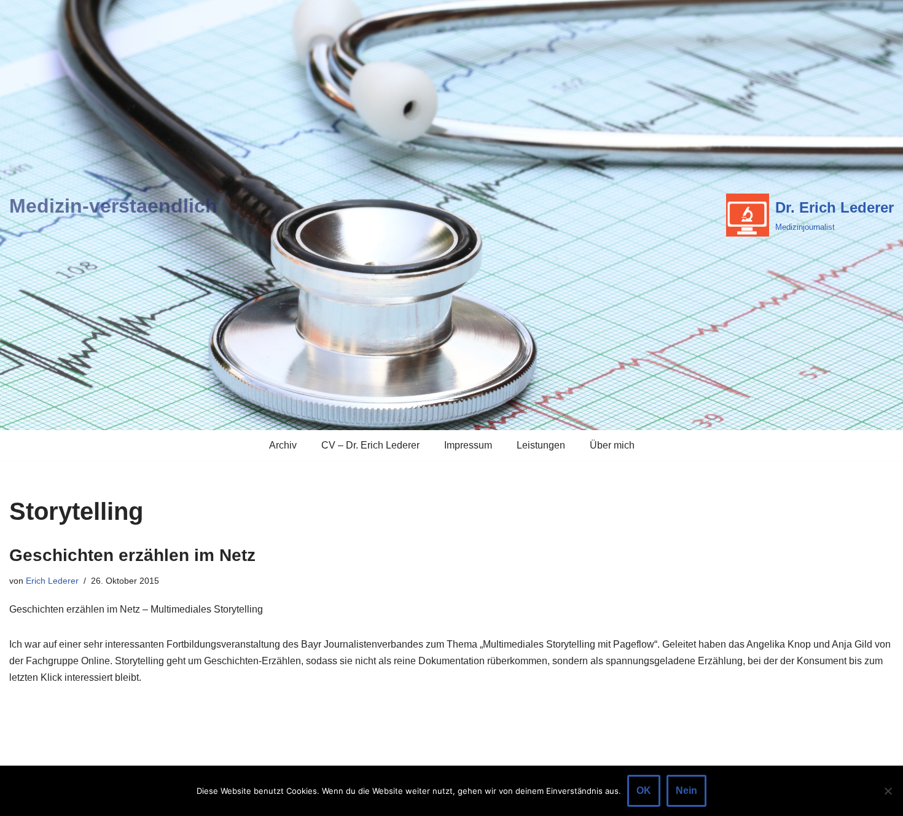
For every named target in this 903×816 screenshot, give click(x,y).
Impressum (468, 445)
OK (643, 790)
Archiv (283, 445)
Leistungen (541, 445)
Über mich (612, 445)
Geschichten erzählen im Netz (132, 555)
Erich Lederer (52, 581)
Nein (686, 790)
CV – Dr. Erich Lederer (370, 445)
